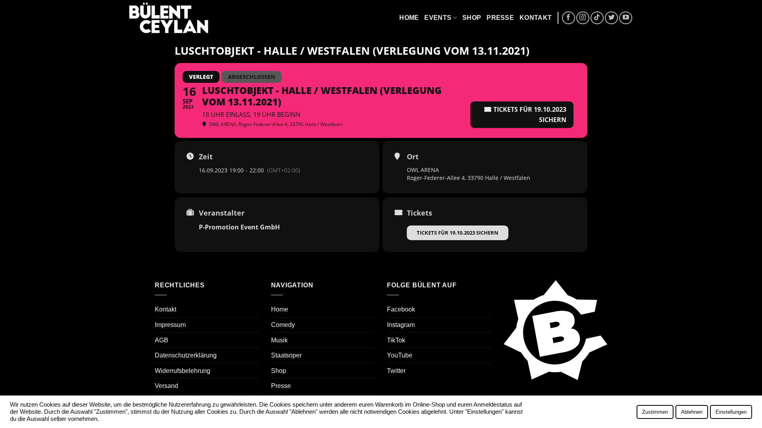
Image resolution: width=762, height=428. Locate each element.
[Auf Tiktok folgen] (597, 18)
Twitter (396, 370)
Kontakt (536, 17)
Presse (500, 17)
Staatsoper (286, 355)
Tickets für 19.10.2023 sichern (457, 232)
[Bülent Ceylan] (168, 18)
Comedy (283, 324)
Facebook (401, 309)
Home (409, 17)
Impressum (170, 324)
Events (437, 17)
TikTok (396, 340)
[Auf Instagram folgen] (582, 18)
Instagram (401, 324)
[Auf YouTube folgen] (625, 18)
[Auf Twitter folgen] (611, 18)
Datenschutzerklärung (186, 355)
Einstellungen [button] (731, 412)
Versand (166, 385)
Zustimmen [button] (655, 412)
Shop (471, 17)
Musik (279, 340)
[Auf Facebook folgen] (568, 18)
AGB (161, 340)
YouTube (399, 355)
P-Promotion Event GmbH (239, 227)
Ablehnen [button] (691, 412)
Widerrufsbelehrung (182, 370)
